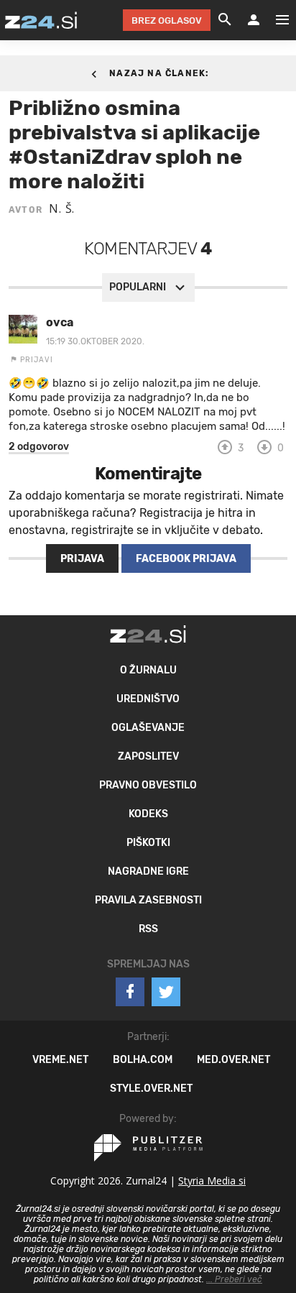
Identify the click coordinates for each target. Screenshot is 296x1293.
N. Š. (62, 208)
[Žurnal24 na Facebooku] (130, 991)
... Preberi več (234, 1279)
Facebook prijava (186, 559)
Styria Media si (212, 1180)
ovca (59, 322)
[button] (39, 447)
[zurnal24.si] (41, 20)
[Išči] (225, 20)
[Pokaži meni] (275, 20)
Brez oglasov (166, 20)
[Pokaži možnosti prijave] (253, 20)
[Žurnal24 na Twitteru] (166, 991)
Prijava (82, 559)
